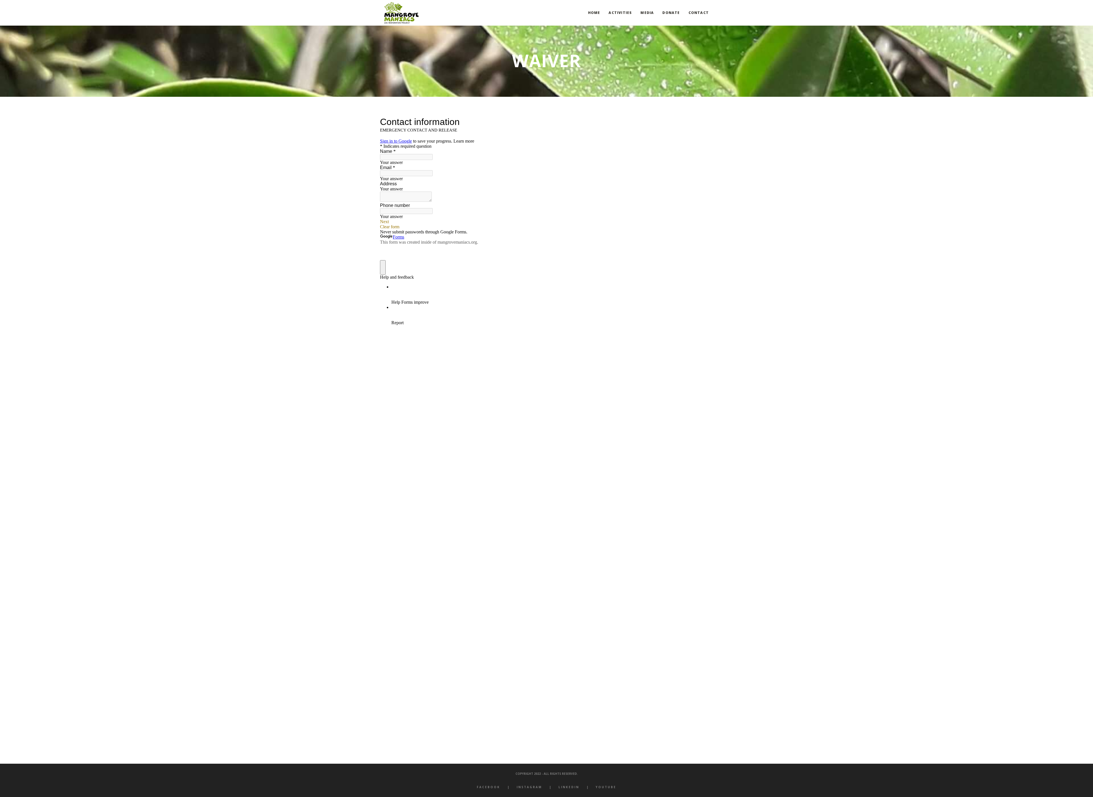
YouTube (606, 787)
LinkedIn (568, 787)
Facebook (488, 787)
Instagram (529, 787)
